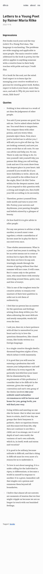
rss (38, 5)
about (32, 5)
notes (25, 5)
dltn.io (5, 5)
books (12, 524)
